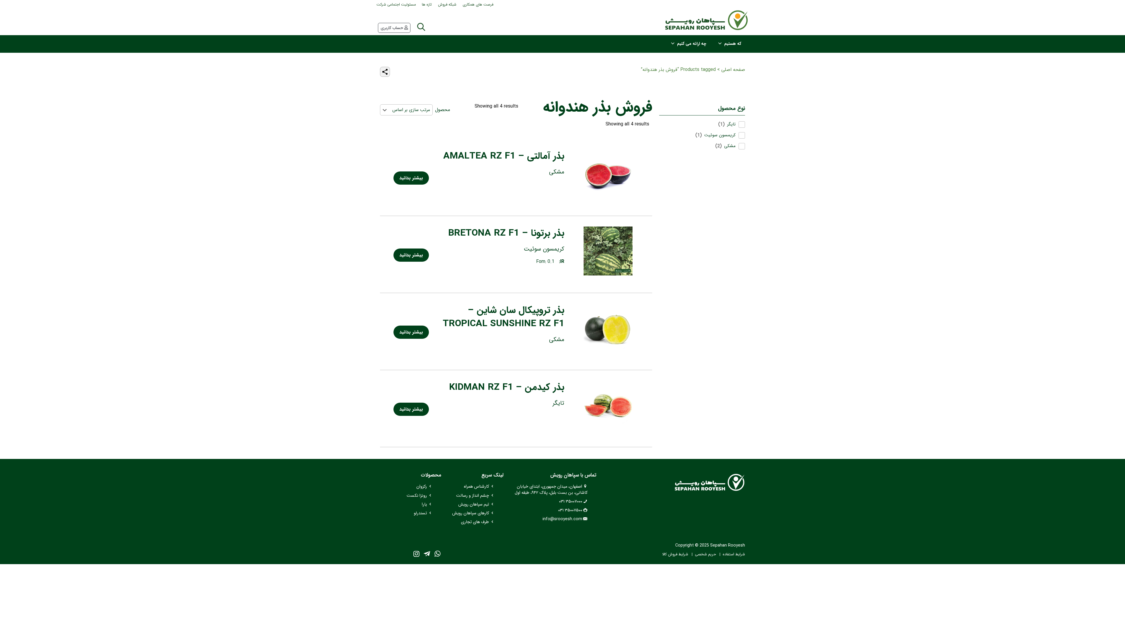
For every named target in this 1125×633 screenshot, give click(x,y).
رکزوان (421, 486)
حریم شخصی (705, 554)
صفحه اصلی (733, 69)
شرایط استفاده (734, 554)
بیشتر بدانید (411, 178)
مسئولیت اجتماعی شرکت (396, 5)
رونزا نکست (417, 495)
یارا (424, 504)
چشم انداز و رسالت (472, 495)
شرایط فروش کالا (675, 554)
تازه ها (427, 5)
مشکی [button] (730, 146)
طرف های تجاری (475, 522)
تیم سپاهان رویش (473, 504)
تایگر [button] (731, 124)
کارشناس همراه (476, 486)
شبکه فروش (447, 5)
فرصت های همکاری (478, 5)
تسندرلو (420, 513)
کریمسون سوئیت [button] (720, 135)
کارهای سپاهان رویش (470, 513)
